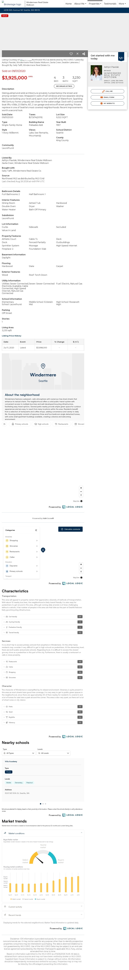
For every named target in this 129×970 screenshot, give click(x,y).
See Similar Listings (64, 86)
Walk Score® (48, 518)
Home (69, 4)
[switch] (71, 53)
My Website (109, 103)
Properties (95, 5)
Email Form (108, 97)
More (122, 5)
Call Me (109, 91)
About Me (80, 5)
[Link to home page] (13, 4)
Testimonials (110, 4)
